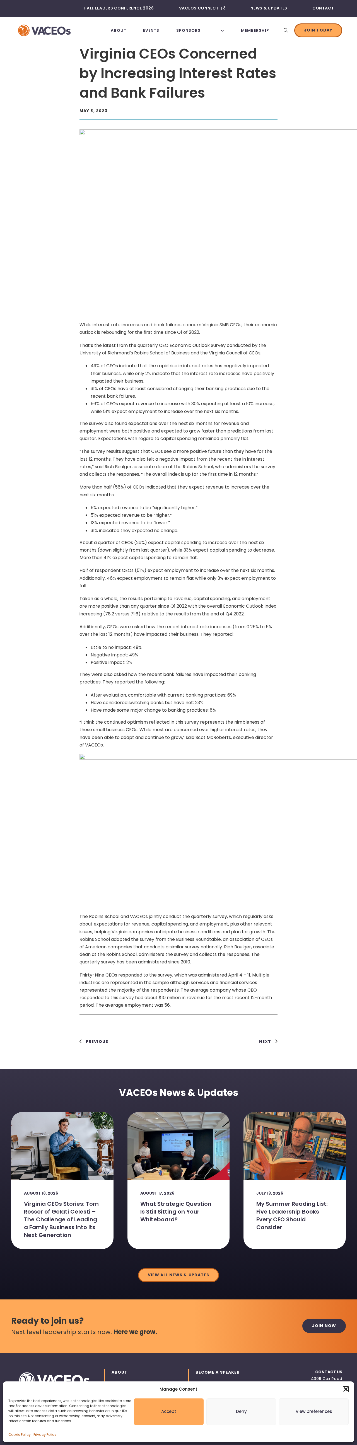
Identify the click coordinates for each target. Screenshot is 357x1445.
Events (151, 30)
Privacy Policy (44, 1434)
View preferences (314, 1411)
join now (324, 1325)
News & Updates (268, 8)
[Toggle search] (286, 30)
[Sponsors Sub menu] (222, 30)
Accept (168, 1411)
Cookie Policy (19, 1434)
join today (318, 30)
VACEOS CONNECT (199, 8)
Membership (255, 30)
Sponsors (188, 30)
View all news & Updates (178, 1275)
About (118, 30)
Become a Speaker (218, 1372)
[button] (346, 1389)
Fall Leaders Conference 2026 (119, 8)
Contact (323, 8)
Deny (241, 1411)
